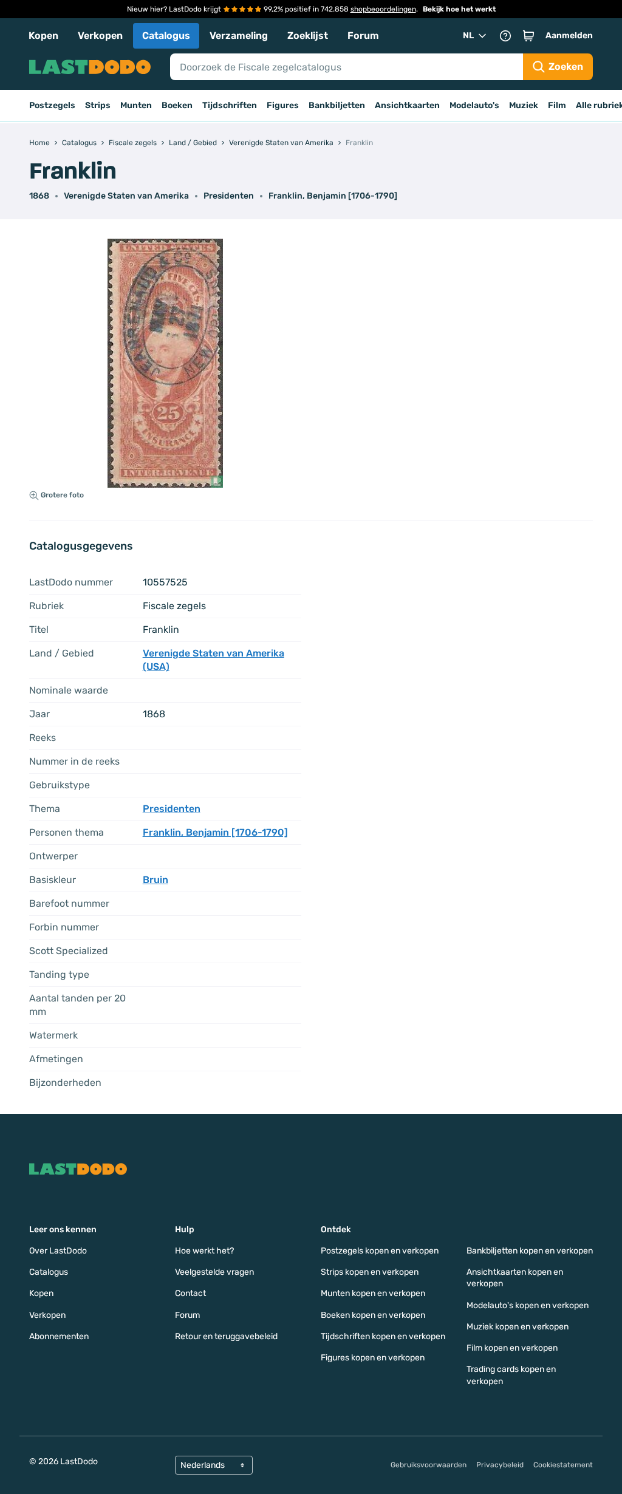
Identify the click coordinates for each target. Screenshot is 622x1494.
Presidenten (228, 196)
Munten (136, 105)
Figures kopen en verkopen (373, 1357)
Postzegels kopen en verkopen (380, 1251)
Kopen (43, 35)
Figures (283, 105)
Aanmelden (569, 35)
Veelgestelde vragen (214, 1272)
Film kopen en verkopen (512, 1348)
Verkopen (100, 35)
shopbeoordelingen (383, 9)
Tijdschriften (229, 105)
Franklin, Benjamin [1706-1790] (332, 196)
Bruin (155, 879)
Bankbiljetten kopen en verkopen (529, 1251)
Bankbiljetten (337, 105)
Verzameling (239, 35)
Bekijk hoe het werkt (459, 9)
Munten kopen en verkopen (373, 1293)
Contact (190, 1293)
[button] (528, 36)
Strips (98, 105)
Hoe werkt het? (204, 1251)
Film (557, 105)
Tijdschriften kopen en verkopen (383, 1336)
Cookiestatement (563, 1465)
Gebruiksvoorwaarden (428, 1465)
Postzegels (52, 105)
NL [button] (468, 35)
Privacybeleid (500, 1465)
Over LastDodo (58, 1251)
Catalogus (166, 35)
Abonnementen (59, 1336)
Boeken (177, 105)
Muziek (523, 105)
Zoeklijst (307, 35)
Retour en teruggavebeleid (226, 1336)
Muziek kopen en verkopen (517, 1327)
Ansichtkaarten (407, 105)
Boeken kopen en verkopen (373, 1315)
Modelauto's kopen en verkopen (527, 1305)
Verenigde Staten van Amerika (126, 196)
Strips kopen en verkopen (370, 1272)
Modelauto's (474, 105)
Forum (363, 35)
